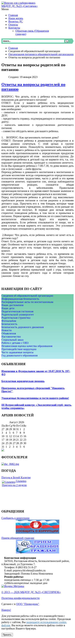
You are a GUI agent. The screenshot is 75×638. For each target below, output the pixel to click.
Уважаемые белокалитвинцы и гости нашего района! (35, 398)
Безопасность (9, 323)
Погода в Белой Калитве (16, 477)
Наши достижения (12, 305)
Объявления (8, 333)
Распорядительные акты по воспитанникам (27, 301)
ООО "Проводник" (27, 604)
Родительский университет (17, 314)
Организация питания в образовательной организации (41, 54)
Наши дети (7, 308)
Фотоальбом (8, 320)
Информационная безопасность (20, 298)
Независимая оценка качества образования (26, 346)
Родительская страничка (15, 317)
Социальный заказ (12, 339)
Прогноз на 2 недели (14, 485)
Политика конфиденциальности (20, 598)
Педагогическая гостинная (17, 311)
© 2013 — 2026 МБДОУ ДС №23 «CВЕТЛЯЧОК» (31, 592)
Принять (7, 634)
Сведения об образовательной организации (27, 295)
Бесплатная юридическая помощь (22, 381)
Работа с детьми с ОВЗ (14, 342)
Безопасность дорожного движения (22, 327)
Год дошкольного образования (19, 355)
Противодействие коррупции (18, 349)
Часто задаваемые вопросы (17, 352)
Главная (13, 47)
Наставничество (11, 336)
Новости (6, 330)
